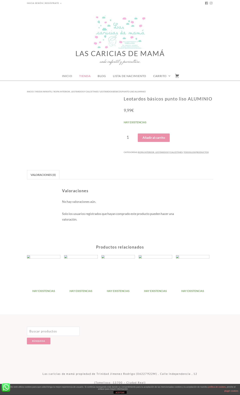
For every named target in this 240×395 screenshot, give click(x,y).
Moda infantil (43, 91)
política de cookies (217, 387)
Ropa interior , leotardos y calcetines (76, 91)
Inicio (67, 76)
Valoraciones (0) (43, 174)
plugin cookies (231, 391)
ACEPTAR (120, 392)
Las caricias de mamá (120, 53)
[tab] (43, 174)
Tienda (85, 76)
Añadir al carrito (153, 137)
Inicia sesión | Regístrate (43, 3)
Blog (102, 76)
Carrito (160, 76)
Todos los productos (196, 152)
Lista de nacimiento (129, 76)
